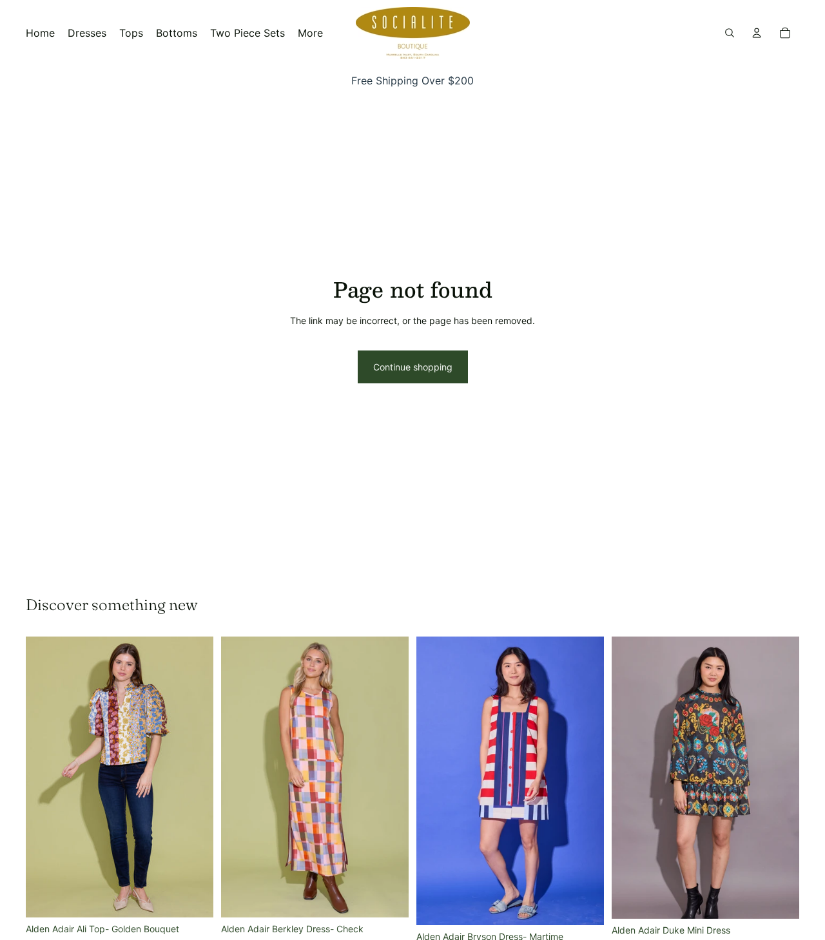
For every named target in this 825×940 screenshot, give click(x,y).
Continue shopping (412, 366)
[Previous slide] (45, 777)
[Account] (756, 33)
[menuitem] (310, 33)
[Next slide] (194, 777)
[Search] (729, 33)
